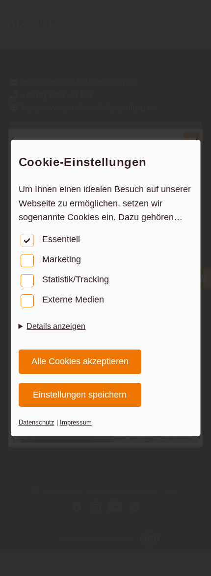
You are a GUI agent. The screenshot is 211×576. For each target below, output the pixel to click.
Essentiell (61, 239)
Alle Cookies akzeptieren (80, 361)
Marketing (61, 259)
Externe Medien (73, 299)
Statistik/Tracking (75, 279)
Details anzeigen (55, 326)
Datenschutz (36, 422)
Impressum (76, 422)
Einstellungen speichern (80, 395)
